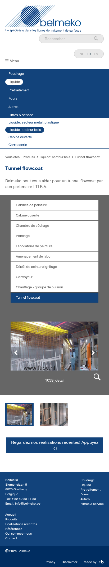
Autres (13, 107)
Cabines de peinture (31, 205)
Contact (11, 538)
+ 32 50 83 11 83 (24, 499)
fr (89, 54)
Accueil (10, 514)
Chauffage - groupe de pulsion (39, 287)
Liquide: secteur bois (24, 129)
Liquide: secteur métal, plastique (33, 122)
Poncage (23, 236)
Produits (29, 157)
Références (13, 529)
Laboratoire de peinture (34, 246)
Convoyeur (24, 277)
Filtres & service (20, 115)
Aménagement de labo (33, 256)
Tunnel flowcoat (28, 297)
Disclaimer (69, 562)
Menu (14, 60)
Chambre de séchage (32, 225)
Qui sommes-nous (18, 533)
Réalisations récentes (21, 524)
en (96, 54)
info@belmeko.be (27, 503)
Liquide (14, 82)
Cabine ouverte (20, 137)
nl (82, 54)
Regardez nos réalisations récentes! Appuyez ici (54, 445)
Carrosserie (17, 144)
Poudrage (16, 73)
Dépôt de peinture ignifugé (36, 266)
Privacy (49, 562)
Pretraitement (18, 90)
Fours (12, 98)
